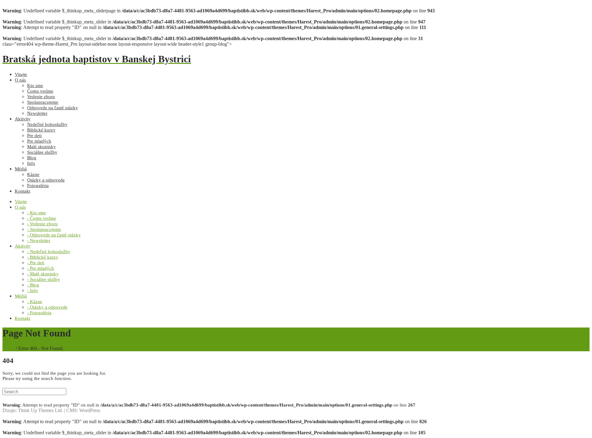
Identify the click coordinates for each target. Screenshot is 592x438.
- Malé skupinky (43, 273)
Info (31, 163)
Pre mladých (39, 141)
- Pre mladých (40, 268)
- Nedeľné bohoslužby (48, 251)
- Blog (33, 284)
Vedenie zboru (41, 96)
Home (8, 348)
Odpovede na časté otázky (52, 107)
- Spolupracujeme (44, 229)
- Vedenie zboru (42, 223)
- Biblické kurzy (42, 257)
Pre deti (34, 135)
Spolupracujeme (42, 102)
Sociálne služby (42, 152)
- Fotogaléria (39, 312)
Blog (31, 157)
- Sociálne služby (43, 279)
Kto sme (35, 85)
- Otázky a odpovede (47, 307)
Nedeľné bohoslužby (47, 124)
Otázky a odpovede (46, 179)
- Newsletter (38, 240)
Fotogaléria (38, 185)
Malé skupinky (41, 146)
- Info (32, 290)
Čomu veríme (40, 91)
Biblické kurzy (41, 129)
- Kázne (34, 301)
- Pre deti (35, 262)
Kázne (33, 174)
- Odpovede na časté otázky (54, 234)
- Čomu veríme (41, 218)
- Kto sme (36, 212)
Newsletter (37, 113)
